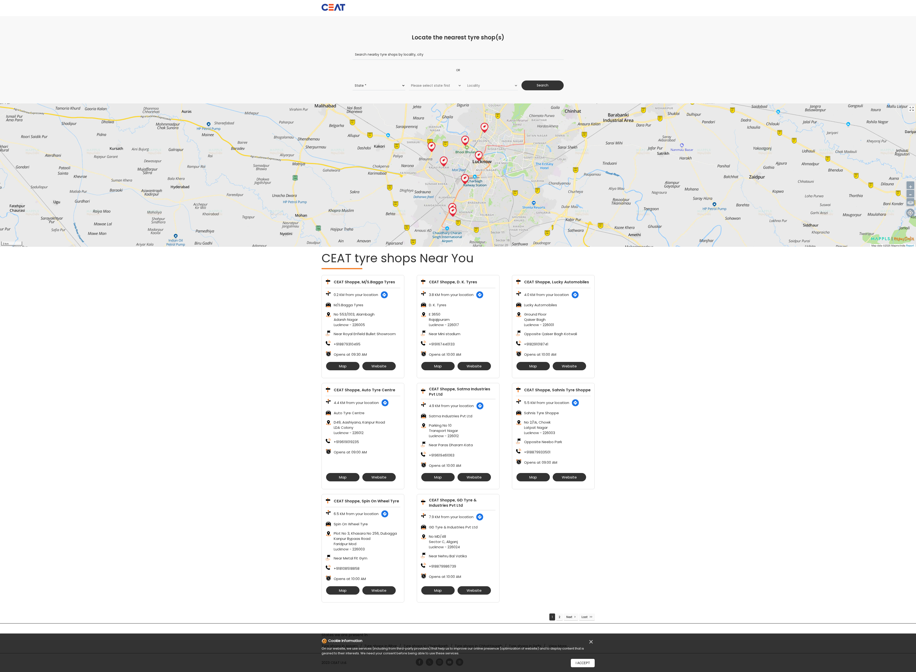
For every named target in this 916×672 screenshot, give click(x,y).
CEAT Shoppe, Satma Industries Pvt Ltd (459, 391)
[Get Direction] (384, 295)
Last (585, 617)
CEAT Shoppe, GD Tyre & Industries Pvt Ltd (453, 502)
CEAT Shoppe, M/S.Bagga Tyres (364, 282)
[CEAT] (333, 8)
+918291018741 (536, 344)
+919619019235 (346, 441)
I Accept (583, 663)
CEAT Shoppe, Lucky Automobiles (556, 282)
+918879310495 (347, 344)
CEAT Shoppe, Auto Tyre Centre (364, 390)
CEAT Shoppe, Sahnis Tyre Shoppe (557, 390)
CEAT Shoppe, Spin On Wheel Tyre (366, 501)
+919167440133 (442, 344)
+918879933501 (537, 452)
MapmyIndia (898, 245)
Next (569, 617)
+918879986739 (442, 566)
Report (910, 245)
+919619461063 (441, 455)
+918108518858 (346, 568)
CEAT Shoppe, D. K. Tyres (453, 282)
